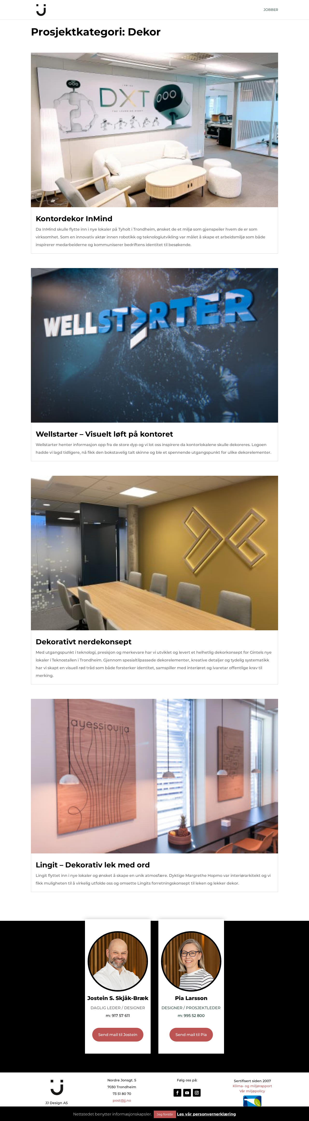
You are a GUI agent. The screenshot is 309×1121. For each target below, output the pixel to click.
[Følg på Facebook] (177, 1093)
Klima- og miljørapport (252, 1086)
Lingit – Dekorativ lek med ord (93, 864)
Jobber (271, 10)
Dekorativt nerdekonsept (84, 641)
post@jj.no (122, 1100)
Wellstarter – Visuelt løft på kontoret (104, 434)
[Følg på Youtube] (187, 1093)
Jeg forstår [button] (165, 1114)
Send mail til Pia (191, 1034)
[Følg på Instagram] (197, 1093)
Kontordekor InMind (74, 218)
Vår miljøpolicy (252, 1091)
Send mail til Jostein (117, 1034)
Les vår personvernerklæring (206, 1114)
